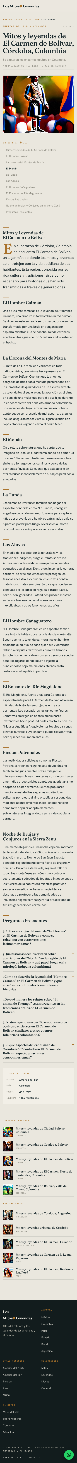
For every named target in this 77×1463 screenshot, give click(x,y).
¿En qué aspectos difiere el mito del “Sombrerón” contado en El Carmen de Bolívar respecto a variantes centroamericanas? (32, 1051)
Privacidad (9, 1432)
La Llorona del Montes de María (25, 162)
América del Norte (14, 1368)
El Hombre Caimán (17, 156)
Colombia (50, 19)
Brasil (44, 1344)
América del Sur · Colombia (25, 26)
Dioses (45, 1381)
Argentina (47, 1351)
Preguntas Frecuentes (19, 212)
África (6, 1395)
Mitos (44, 1368)
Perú (44, 1330)
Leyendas (47, 1374)
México (45, 1317)
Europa (7, 1381)
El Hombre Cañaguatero (20, 187)
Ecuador (46, 1337)
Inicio (7, 19)
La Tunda (11, 174)
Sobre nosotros (12, 1418)
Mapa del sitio (11, 1412)
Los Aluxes (12, 180)
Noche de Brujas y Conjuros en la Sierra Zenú (33, 205)
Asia (5, 1388)
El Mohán (11, 168)
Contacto (8, 1425)
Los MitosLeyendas (21, 6)
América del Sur (27, 19)
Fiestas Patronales (17, 199)
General (46, 1388)
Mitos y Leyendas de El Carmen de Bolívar (31, 150)
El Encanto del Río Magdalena (24, 193)
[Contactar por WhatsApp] (69, 1455)
